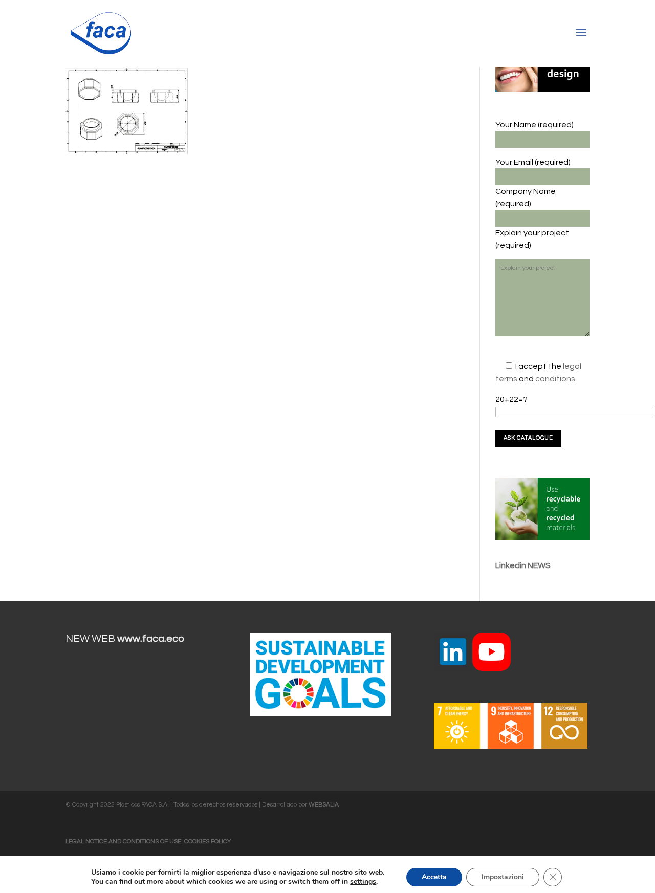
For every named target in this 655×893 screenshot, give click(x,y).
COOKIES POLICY (207, 841)
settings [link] (363, 881)
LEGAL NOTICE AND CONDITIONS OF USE (123, 841)
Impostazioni (503, 877)
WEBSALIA (324, 804)
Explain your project (532, 233)
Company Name (525, 191)
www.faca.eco (150, 639)
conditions (555, 379)
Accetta (434, 877)
